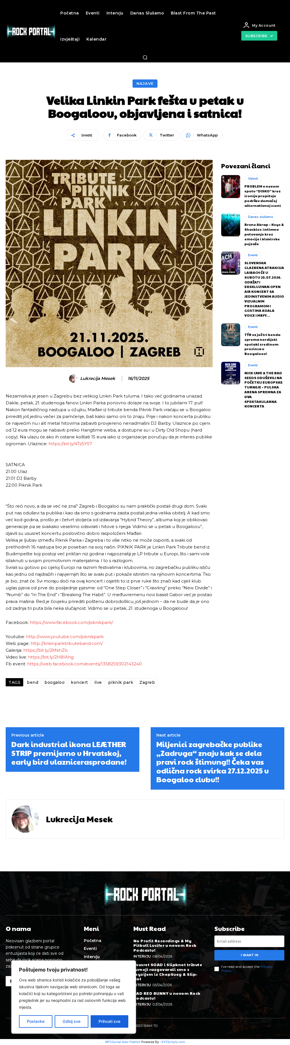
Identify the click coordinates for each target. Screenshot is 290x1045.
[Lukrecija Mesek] (74, 378)
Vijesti (253, 178)
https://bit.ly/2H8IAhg (51, 657)
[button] (145, 57)
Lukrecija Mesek (97, 378)
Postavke (35, 1021)
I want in (249, 955)
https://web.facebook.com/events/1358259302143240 (84, 663)
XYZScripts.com (173, 1042)
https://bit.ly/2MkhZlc (45, 650)
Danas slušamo (260, 217)
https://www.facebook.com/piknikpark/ (71, 622)
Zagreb (147, 682)
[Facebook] (11, 981)
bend (32, 682)
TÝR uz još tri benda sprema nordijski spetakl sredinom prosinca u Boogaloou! (262, 344)
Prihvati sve (109, 1021)
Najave (145, 83)
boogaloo (54, 682)
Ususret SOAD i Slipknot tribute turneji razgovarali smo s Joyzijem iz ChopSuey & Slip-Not (167, 971)
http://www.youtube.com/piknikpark (65, 636)
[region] (73, 997)
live (98, 682)
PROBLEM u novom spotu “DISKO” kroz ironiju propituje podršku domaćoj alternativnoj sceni (262, 195)
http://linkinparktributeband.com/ (67, 643)
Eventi (253, 255)
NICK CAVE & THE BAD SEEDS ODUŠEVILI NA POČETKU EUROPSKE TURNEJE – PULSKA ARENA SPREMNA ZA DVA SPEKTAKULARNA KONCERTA (263, 390)
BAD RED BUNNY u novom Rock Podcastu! (167, 995)
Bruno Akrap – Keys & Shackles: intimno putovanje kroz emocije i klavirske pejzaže (264, 234)
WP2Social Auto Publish (122, 1042)
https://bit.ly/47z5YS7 (70, 443)
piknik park (120, 682)
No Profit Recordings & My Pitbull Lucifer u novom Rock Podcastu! (165, 945)
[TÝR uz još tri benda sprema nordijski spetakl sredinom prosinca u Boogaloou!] (230, 334)
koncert (79, 682)
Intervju (142, 956)
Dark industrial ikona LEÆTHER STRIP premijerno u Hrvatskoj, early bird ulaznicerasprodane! (69, 753)
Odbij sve (71, 1021)
